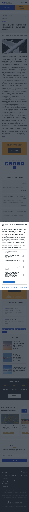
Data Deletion (5, 287)
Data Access (14, 287)
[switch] (23, 256)
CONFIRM (9, 282)
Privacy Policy (23, 287)
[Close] (26, 224)
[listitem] (14, 252)
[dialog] (14, 256)
